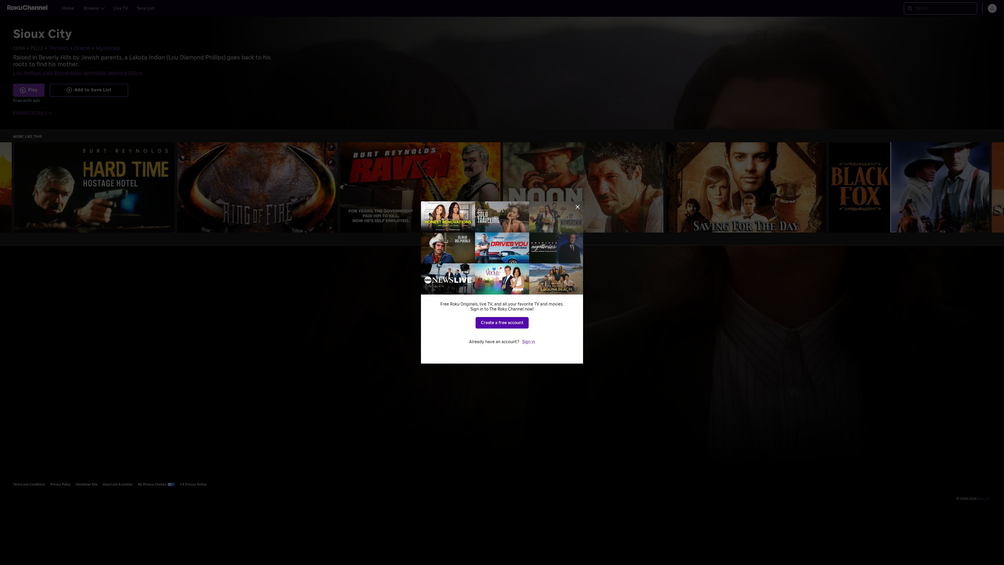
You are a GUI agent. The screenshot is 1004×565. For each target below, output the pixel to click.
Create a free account (502, 323)
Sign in (528, 342)
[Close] (577, 207)
